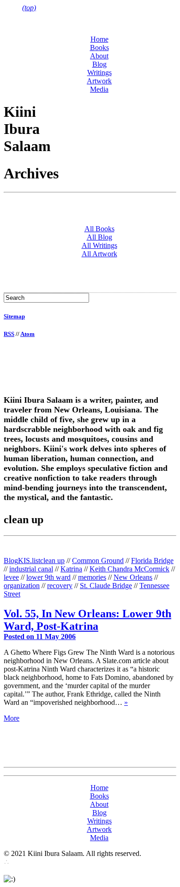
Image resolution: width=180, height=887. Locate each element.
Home (99, 39)
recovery (59, 585)
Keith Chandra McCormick (129, 569)
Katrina (71, 569)
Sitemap (14, 316)
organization (22, 585)
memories (92, 577)
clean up (52, 560)
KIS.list (29, 560)
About (99, 56)
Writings (99, 72)
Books (99, 47)
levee (11, 577)
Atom (27, 333)
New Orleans (133, 577)
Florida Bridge (152, 560)
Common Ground (98, 560)
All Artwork (99, 254)
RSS (9, 333)
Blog (99, 64)
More (11, 718)
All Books (99, 229)
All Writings (99, 245)
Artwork (99, 81)
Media (99, 89)
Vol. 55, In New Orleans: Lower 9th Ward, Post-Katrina (87, 620)
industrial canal (31, 569)
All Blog (99, 237)
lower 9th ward (48, 577)
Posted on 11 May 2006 (40, 636)
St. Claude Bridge (106, 585)
